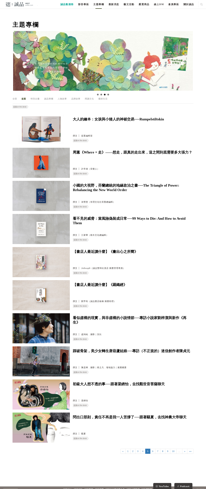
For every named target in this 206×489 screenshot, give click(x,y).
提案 (24, 98)
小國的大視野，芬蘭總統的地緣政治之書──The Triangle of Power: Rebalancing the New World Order (126, 187)
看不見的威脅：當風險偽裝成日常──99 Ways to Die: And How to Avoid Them (129, 221)
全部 (15, 98)
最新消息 (114, 4)
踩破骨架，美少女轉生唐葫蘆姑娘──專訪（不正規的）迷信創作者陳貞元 (131, 351)
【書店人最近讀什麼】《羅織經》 (100, 285)
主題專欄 (98, 4)
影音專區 (83, 4)
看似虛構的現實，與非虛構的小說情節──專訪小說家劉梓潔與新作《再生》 (130, 320)
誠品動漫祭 (67, 4)
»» (190, 451)
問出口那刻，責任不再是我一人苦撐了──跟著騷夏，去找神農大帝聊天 (130, 417)
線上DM (159, 4)
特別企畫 (35, 98)
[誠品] (19, 4)
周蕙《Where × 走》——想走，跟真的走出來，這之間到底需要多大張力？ (132, 152)
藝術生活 (103, 98)
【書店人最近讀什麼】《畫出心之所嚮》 (105, 252)
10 (173, 451)
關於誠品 (189, 4)
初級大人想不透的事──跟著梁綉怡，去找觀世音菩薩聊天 (119, 384)
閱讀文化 (89, 98)
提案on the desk (19, 107)
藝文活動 (129, 4)
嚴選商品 (144, 4)
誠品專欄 (48, 98)
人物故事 (62, 98)
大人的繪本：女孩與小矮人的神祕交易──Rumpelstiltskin (118, 119)
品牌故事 (75, 98)
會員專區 (173, 4)
